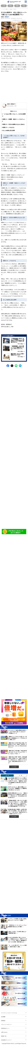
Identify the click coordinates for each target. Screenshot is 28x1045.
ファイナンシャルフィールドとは (9, 1012)
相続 (17, 5)
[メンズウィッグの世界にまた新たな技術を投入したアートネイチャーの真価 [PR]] (14, 922)
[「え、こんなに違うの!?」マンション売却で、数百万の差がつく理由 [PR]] (14, 949)
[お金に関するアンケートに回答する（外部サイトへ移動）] (14, 961)
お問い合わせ (4, 1032)
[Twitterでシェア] (12, 365)
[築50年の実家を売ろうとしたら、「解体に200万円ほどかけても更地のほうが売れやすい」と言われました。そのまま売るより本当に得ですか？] (4, 794)
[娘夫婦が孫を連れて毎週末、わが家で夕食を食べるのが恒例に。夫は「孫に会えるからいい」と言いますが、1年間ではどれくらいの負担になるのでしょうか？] (4, 811)
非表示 (15, 111)
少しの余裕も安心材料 (8, 130)
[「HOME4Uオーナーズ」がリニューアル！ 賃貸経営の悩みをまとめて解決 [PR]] (14, 928)
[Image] (14, 531)
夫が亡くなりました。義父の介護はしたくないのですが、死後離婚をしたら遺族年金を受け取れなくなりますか (17, 788)
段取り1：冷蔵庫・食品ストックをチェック (13, 120)
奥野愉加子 (7, 16)
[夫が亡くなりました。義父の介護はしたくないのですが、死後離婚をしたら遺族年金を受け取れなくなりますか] (4, 788)
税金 (24, 5)
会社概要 (3, 1016)
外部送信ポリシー (5, 1028)
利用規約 (3, 1020)
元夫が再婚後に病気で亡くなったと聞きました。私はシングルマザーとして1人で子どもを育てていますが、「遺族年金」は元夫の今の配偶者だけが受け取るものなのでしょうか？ (17, 781)
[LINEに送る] (16, 365)
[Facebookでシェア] (8, 365)
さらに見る (14, 766)
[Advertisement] (14, 87)
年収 (10, 5)
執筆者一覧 (3, 1036)
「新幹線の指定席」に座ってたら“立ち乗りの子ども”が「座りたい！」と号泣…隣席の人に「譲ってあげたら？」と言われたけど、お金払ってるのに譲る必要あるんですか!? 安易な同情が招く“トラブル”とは (17, 803)
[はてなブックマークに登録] (20, 365)
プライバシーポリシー (6, 1024)
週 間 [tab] (7, 775)
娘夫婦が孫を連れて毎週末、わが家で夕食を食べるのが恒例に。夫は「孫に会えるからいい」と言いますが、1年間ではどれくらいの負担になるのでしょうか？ (17, 811)
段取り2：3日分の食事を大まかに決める (13, 124)
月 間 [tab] (20, 775)
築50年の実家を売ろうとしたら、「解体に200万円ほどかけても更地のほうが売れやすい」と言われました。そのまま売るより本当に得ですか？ (17, 795)
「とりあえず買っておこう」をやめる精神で (14, 115)
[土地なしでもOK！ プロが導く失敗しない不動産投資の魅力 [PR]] (14, 934)
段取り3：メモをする (8, 127)
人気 (4, 5)
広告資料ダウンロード (6, 1039)
